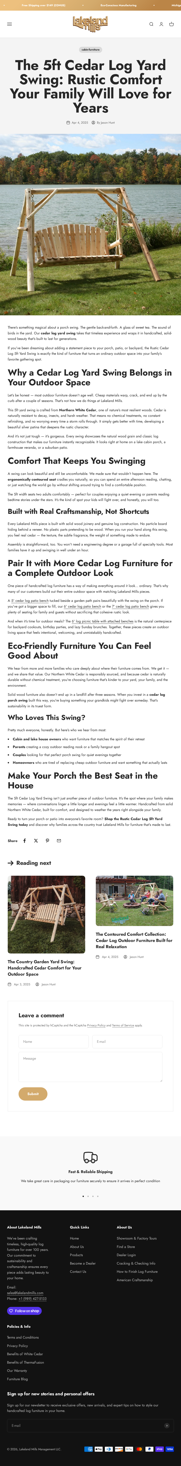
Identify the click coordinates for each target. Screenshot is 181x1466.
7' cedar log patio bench (130, 606)
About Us (77, 1246)
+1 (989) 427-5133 (33, 1298)
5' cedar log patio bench (30, 600)
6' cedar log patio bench (82, 606)
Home (74, 1238)
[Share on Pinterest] (47, 840)
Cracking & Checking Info (136, 1263)
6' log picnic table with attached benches (102, 621)
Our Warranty (17, 1370)
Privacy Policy (96, 1025)
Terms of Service (123, 1025)
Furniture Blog (17, 1379)
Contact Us (78, 1271)
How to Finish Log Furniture (137, 1271)
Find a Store (126, 1246)
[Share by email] (59, 840)
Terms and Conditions (23, 1337)
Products (76, 1254)
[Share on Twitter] (36, 840)
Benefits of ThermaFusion (25, 1362)
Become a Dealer (83, 1263)
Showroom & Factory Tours (136, 1238)
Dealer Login (126, 1254)
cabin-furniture (91, 50)
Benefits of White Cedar (25, 1354)
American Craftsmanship (135, 1280)
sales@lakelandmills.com (25, 1292)
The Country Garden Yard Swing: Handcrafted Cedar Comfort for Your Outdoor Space (44, 968)
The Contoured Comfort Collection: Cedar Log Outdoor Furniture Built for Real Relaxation (134, 940)
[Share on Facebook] (24, 840)
